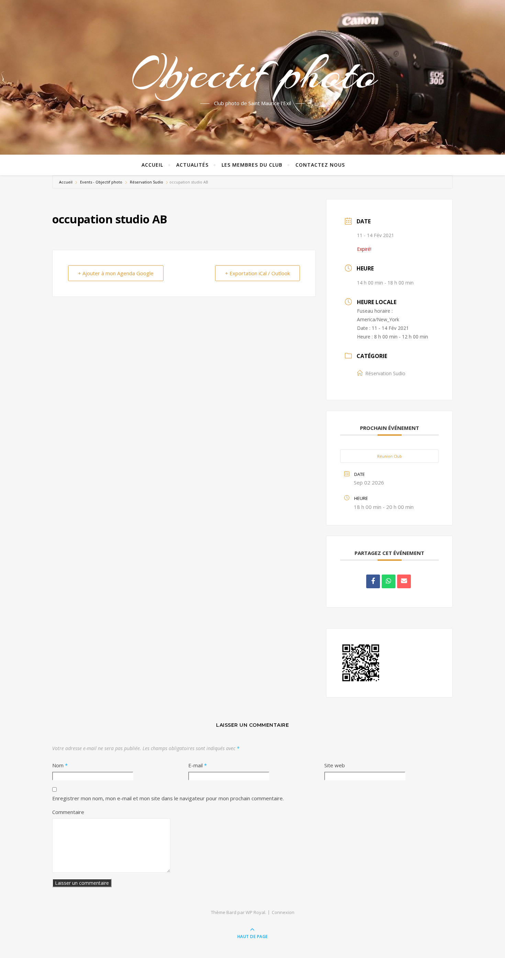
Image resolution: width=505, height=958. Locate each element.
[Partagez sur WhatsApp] (388, 581)
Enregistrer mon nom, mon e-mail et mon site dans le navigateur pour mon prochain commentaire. (168, 798)
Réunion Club (389, 456)
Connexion (283, 912)
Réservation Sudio (146, 182)
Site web (334, 765)
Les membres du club (252, 164)
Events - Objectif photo (101, 182)
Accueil (152, 164)
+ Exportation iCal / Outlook (257, 273)
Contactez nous (320, 164)
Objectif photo (252, 73)
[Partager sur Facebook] (373, 581)
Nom (60, 765)
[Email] (404, 581)
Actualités (192, 164)
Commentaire (68, 812)
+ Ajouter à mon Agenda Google (116, 273)
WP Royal (255, 912)
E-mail (197, 765)
